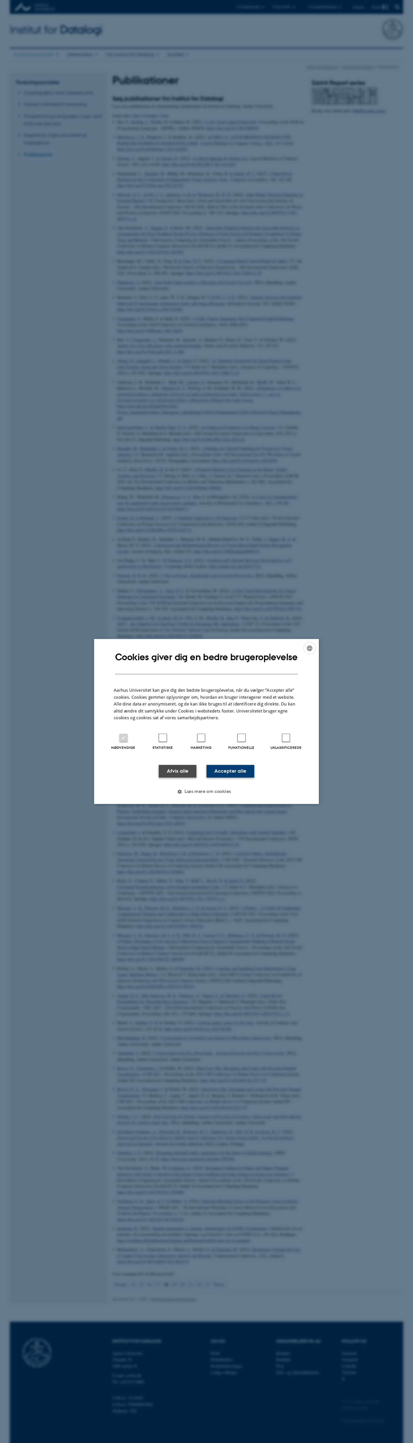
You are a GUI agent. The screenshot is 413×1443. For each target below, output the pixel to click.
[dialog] (206, 721)
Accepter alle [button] (230, 771)
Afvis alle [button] (178, 771)
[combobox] (309, 648)
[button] (206, 791)
